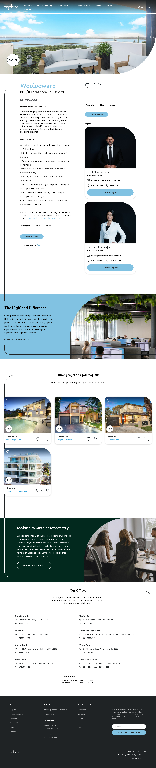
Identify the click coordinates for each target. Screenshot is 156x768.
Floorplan (25, 225)
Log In (149, 7)
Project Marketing (44, 5)
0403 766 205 (97, 261)
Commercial (63, 5)
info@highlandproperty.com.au (56, 710)
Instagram (82, 714)
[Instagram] (139, 7)
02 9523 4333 (116, 185)
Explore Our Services (34, 565)
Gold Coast (20, 659)
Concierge (14, 727)
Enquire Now (32, 236)
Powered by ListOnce (138, 758)
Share (48, 225)
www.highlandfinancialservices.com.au (45, 218)
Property (28, 5)
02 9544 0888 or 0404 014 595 (96, 667)
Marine (98, 5)
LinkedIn (81, 718)
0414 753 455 (97, 185)
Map (37, 225)
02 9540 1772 (88, 652)
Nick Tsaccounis (98, 172)
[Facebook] (136, 7)
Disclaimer (131, 751)
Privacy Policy (141, 751)
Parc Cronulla (22, 616)
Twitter (80, 723)
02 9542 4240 (25, 652)
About (109, 5)
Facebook (82, 710)
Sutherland (21, 645)
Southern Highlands (89, 630)
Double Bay (85, 616)
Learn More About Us (14, 339)
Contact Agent (110, 192)
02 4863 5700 (89, 638)
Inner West (21, 630)
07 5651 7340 (24, 667)
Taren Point (85, 645)
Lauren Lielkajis (98, 247)
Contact (28, 9)
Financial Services (82, 5)
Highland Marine (88, 659)
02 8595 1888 (24, 638)
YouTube (81, 727)
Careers (13, 732)
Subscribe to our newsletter (129, 732)
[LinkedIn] (142, 7)
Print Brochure (30, 245)
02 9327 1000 (88, 623)
